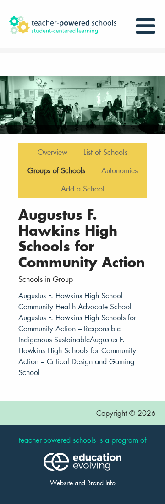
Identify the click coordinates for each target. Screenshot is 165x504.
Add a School (82, 188)
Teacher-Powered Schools (69, 25)
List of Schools (105, 152)
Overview (52, 152)
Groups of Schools (56, 170)
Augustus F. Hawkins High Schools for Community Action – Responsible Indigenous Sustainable (77, 328)
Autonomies (119, 170)
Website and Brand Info (83, 482)
